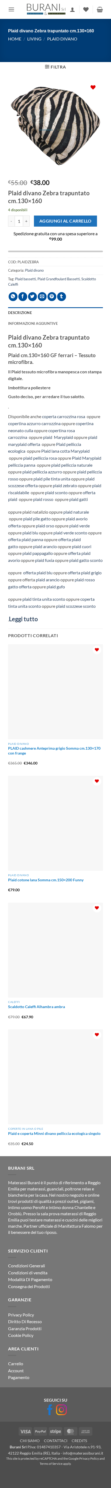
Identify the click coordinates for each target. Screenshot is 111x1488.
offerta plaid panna (25, 539)
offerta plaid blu (37, 572)
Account (16, 1370)
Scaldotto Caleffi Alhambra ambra (36, 1007)
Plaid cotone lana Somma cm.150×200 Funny (46, 880)
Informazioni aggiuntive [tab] (33, 323)
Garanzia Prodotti (24, 1328)
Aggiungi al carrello (65, 221)
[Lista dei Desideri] (86, 9)
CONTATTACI (55, 1440)
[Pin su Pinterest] (51, 296)
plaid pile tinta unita (51, 478)
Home (14, 38)
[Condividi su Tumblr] (61, 296)
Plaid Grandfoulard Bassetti (58, 279)
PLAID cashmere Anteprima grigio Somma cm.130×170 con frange (54, 750)
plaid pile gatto (37, 518)
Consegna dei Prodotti (29, 1286)
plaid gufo (56, 586)
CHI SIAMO (30, 1440)
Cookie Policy (20, 1335)
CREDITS (79, 1440)
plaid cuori (81, 546)
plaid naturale (76, 511)
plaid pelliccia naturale (71, 464)
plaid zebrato (64, 485)
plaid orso (44, 525)
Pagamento (18, 1377)
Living (34, 38)
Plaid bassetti (25, 279)
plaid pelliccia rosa (40, 457)
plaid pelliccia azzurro (42, 471)
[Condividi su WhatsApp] (13, 296)
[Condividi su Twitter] (32, 296)
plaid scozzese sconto (76, 606)
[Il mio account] (72, 9)
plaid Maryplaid (58, 437)
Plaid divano (62, 38)
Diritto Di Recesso (25, 1321)
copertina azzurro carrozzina (34, 423)
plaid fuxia (44, 560)
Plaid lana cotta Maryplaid (65, 450)
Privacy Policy (21, 1314)
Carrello (15, 1363)
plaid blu (30, 532)
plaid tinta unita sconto (43, 599)
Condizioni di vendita (27, 1272)
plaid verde (79, 525)
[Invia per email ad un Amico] (42, 296)
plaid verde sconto (70, 532)
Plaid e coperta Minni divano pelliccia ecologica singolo (54, 1133)
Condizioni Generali (26, 1265)
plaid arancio (45, 546)
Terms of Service (51, 1463)
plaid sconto (56, 492)
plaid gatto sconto (86, 560)
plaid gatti (78, 499)
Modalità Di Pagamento (30, 1279)
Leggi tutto (23, 619)
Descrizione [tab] (20, 312)
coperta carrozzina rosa (64, 416)
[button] (11, 9)
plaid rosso (43, 499)
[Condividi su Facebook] (22, 296)
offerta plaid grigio (84, 572)
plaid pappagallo (37, 553)
